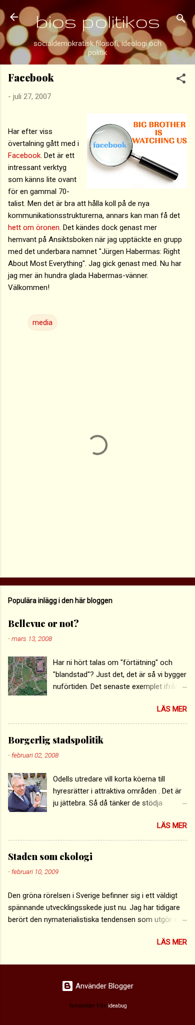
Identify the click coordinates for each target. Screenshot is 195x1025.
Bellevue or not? (43, 624)
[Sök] (181, 20)
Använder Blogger (104, 986)
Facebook (24, 155)
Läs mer (172, 709)
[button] (181, 80)
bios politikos (98, 21)
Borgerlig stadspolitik (56, 740)
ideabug (117, 1005)
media (42, 322)
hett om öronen (34, 227)
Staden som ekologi (50, 856)
